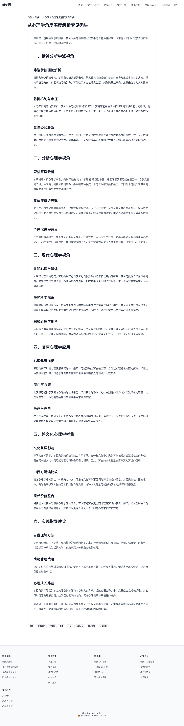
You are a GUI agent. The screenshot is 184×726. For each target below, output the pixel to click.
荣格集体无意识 (9, 672)
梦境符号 (108, 4)
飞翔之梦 (52, 662)
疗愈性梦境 (145, 672)
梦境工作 (121, 4)
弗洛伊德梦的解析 (10, 667)
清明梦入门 (99, 672)
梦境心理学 (93, 4)
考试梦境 (52, 677)
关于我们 (6, 695)
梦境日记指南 (100, 662)
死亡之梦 (52, 682)
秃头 (37, 17)
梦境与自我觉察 (147, 662)
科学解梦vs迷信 (9, 677)
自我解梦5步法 (101, 667)
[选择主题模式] (177, 5)
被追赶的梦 (53, 672)
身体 (30, 17)
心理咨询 (6, 701)
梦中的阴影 (145, 667)
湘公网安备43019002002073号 (93, 716)
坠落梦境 (52, 667)
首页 (80, 4)
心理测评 (165, 4)
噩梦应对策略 (100, 677)
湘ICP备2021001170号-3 (92, 713)
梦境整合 (144, 677)
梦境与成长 (150, 4)
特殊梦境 (135, 4)
